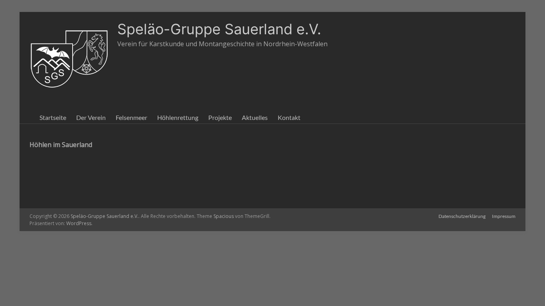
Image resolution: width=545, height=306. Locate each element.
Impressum (503, 216)
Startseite (52, 117)
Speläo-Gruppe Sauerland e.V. (219, 29)
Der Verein (91, 117)
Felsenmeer (131, 117)
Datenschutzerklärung (462, 216)
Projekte (220, 117)
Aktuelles (255, 117)
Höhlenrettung (177, 117)
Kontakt (289, 117)
